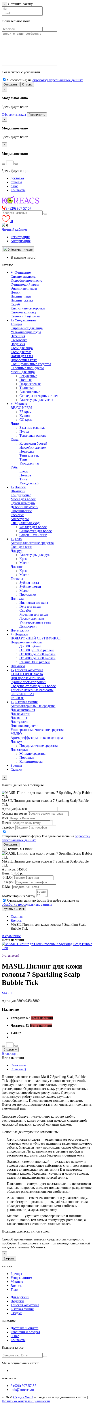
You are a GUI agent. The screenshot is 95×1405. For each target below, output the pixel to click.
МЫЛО (16, 734)
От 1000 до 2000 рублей (37, 654)
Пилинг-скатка (22, 300)
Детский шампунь (24, 507)
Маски (24, 563)
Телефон (8, 827)
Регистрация (20, 237)
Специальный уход (25, 523)
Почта (6, 823)
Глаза (15, 439)
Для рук (17, 551)
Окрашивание (21, 511)
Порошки (26, 757)
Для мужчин (20, 630)
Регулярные (28, 376)
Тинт (23, 479)
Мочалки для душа (33, 614)
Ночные (25, 380)
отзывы (16, 182)
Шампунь (18, 491)
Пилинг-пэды (21, 296)
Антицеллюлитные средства (32, 543)
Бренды (16, 765)
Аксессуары (20, 519)
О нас (15, 1336)
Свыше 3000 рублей (34, 662)
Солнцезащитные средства (31, 364)
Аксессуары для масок (36, 400)
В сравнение (11, 936)
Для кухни (19, 741)
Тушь (23, 459)
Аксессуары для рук (34, 555)
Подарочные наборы (26, 642)
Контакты (18, 190)
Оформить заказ (14, 114)
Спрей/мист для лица (27, 328)
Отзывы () (18, 1069)
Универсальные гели (35, 622)
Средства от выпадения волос (33, 686)
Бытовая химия (26, 702)
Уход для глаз (29, 463)
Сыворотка (19, 340)
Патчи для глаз (22, 356)
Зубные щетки (30, 586)
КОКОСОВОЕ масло (27, 674)
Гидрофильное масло (26, 280)
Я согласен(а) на (45, 80)
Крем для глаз (21, 352)
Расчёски (17, 515)
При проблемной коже (28, 678)
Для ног (17, 567)
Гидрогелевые (30, 384)
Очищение (23, 272)
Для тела (17, 598)
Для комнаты (20, 714)
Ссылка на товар (14, 813)
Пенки (16, 292)
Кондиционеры (31, 761)
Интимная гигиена (33, 602)
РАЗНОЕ (17, 698)
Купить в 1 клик (14, 908)
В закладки (10, 1054)
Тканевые (26, 388)
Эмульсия (18, 344)
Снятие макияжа (23, 276)
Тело (18, 539)
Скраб (15, 304)
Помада (25, 475)
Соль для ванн (21, 547)
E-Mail (6, 887)
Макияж (21, 404)
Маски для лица (23, 372)
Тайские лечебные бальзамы (32, 690)
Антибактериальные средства (33, 706)
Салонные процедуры (27, 368)
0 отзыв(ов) (10, 955)
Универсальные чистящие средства (37, 730)
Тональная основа (32, 435)
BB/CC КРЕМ (21, 408)
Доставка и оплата (24, 1328)
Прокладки (27, 594)
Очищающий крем (25, 284)
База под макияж (32, 427)
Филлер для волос (33, 527)
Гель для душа (30, 606)
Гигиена (17, 578)
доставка (17, 178)
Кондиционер (21, 495)
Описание (18, 1065)
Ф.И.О (7, 877)
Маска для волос (23, 499)
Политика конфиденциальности (26, 1401)
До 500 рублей (30, 646)
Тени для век (29, 455)
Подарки (21, 634)
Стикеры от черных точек (39, 396)
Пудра (24, 431)
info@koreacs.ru (22, 1390)
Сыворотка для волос (35, 531)
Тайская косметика (29, 670)
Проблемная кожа (24, 360)
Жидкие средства (32, 753)
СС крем (25, 419)
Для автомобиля (23, 710)
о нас (14, 186)
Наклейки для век (32, 447)
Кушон (24, 415)
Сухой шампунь (23, 503)
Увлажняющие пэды (26, 332)
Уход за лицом (25, 320)
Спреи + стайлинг (33, 535)
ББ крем (25, 411)
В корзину (10, 1049)
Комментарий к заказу (18, 896)
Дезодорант (28, 626)
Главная (17, 916)
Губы (14, 467)
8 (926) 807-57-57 (23, 1386)
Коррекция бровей (33, 443)
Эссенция (18, 336)
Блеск (23, 471)
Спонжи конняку (23, 312)
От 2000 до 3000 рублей (37, 658)
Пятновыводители (24, 726)
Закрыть (9, 1258)
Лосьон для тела (31, 618)
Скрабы (25, 610)
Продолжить (36, 114)
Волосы (20, 487)
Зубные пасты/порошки (28, 682)
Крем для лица (22, 348)
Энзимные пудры (24, 288)
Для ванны (19, 718)
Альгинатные (29, 392)
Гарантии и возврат (25, 1332)
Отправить (11, 84)
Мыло (23, 590)
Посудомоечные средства (38, 745)
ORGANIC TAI (22, 694)
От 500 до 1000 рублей (36, 650)
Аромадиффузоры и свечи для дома (37, 737)
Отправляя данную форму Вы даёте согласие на (40, 902)
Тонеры (16, 324)
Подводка (26, 451)
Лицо (15, 423)
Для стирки (19, 749)
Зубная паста (29, 582)
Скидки (16, 769)
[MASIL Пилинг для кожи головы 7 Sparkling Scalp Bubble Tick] (47, 948)
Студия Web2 (23, 1397)
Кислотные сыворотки (28, 308)
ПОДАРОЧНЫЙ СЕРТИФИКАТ (36, 638)
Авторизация (20, 241)
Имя (5, 818)
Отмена (27, 84)
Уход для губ (28, 483)
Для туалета (19, 722)
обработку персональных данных (57, 80)
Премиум (18, 666)
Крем (23, 559)
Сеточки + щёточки (25, 316)
